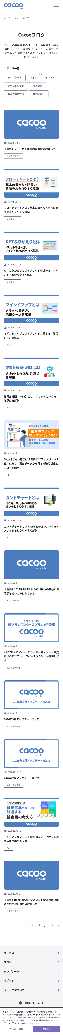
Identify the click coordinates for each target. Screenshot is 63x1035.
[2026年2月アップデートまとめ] (31, 753)
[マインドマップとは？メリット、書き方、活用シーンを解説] (31, 309)
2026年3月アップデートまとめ (22, 719)
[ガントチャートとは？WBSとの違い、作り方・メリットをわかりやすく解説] (31, 502)
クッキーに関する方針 (27, 1017)
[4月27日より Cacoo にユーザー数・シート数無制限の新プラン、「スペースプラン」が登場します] (31, 627)
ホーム (7, 18)
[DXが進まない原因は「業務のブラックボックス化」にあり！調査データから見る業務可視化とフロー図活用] (31, 434)
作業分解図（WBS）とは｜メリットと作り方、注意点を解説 (31, 398)
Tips (33, 77)
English (37, 1003)
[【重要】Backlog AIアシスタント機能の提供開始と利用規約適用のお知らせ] (31, 875)
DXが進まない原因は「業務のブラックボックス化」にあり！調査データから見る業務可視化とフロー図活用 (31, 463)
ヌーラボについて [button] (14, 990)
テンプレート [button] (11, 971)
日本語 (27, 1003)
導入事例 (37, 85)
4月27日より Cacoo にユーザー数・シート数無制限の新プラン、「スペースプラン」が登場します (31, 656)
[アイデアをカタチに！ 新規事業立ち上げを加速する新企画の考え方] (31, 812)
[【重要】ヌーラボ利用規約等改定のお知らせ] (31, 124)
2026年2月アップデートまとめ (22, 778)
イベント (49, 77)
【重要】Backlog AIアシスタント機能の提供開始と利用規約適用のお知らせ (31, 902)
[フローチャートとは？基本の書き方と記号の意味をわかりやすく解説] (31, 183)
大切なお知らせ (16, 85)
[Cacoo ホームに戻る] (13, 6)
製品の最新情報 (16, 93)
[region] (31, 1021)
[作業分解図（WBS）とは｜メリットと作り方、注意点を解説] (31, 372)
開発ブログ (38, 93)
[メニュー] (56, 7)
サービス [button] (9, 953)
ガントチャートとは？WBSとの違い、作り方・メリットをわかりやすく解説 (31, 528)
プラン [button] (8, 962)
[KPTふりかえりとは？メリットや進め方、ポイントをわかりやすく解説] (31, 246)
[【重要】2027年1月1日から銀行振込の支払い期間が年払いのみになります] (31, 564)
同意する (46, 1029)
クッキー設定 (16, 1029)
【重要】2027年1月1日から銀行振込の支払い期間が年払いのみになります (31, 591)
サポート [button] (9, 980)
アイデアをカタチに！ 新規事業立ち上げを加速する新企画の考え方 (31, 839)
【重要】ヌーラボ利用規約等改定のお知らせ (30, 149)
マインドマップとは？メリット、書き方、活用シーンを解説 (31, 335)
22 (51, 925)
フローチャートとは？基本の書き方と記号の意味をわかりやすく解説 (31, 210)
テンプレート (14, 77)
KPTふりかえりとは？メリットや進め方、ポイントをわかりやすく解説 (31, 272)
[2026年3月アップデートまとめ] (31, 694)
